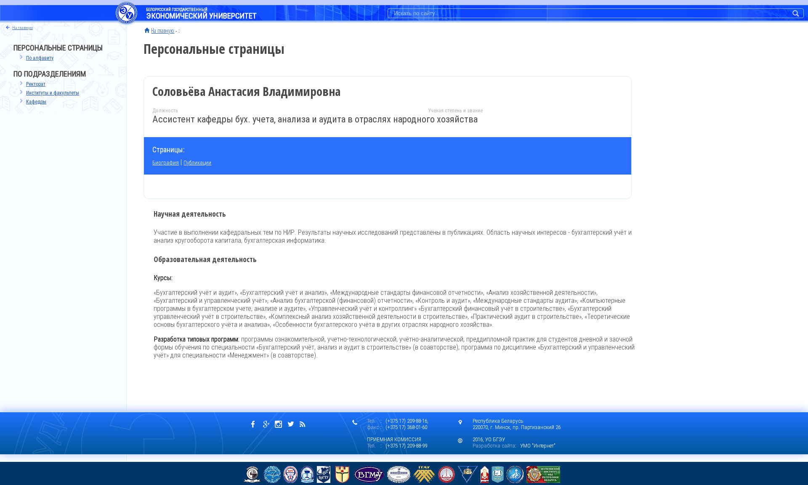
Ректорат (35, 84)
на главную (22, 27)
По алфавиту (39, 58)
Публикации (197, 162)
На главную (162, 30)
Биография (165, 162)
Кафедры (36, 102)
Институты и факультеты (52, 93)
